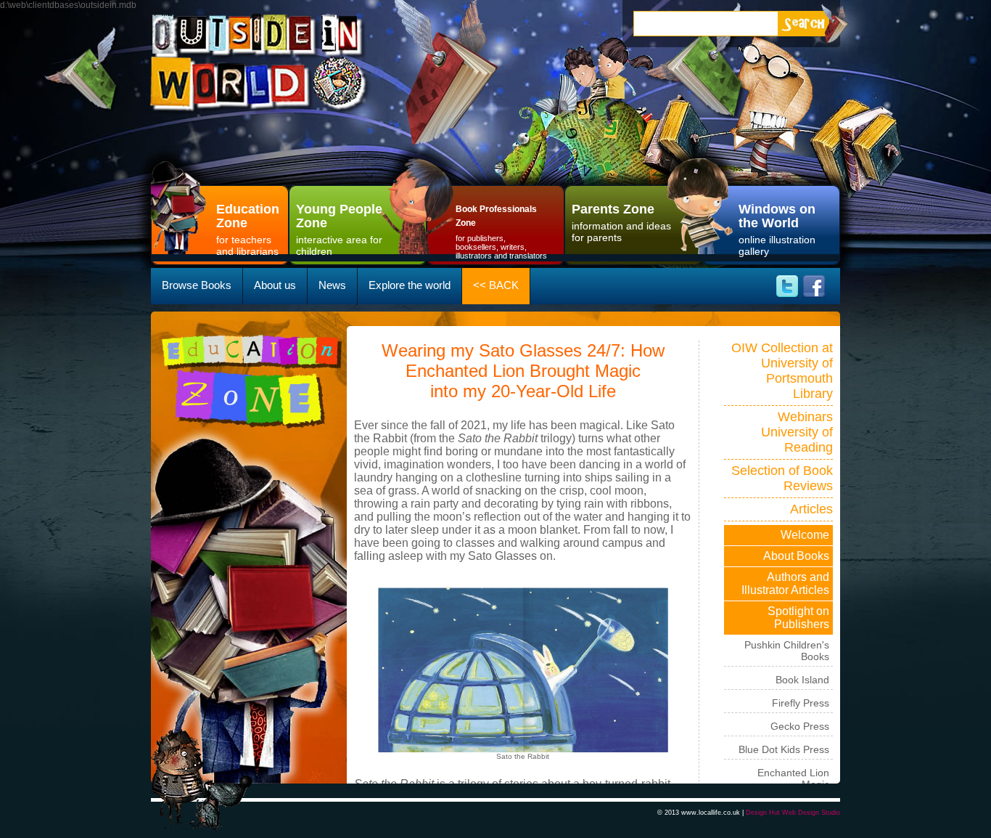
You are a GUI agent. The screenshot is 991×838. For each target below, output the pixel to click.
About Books (796, 556)
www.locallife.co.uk (710, 812)
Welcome (805, 535)
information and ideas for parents (621, 222)
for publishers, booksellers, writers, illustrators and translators (501, 232)
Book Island (802, 680)
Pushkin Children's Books (786, 650)
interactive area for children (339, 229)
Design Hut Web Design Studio (793, 812)
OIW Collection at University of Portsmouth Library (782, 371)
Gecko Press (799, 726)
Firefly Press (800, 703)
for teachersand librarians (247, 229)
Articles (811, 509)
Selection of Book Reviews (782, 478)
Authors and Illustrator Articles (785, 583)
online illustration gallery (777, 229)
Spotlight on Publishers (798, 617)
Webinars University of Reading (797, 432)
